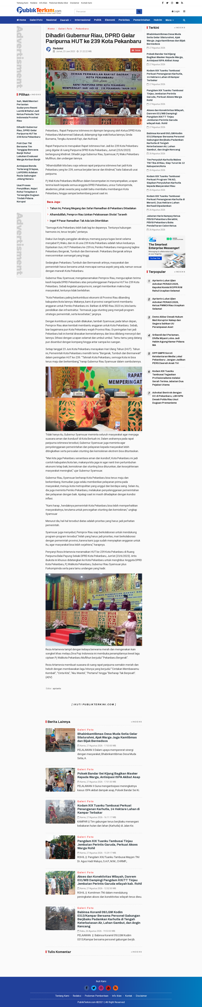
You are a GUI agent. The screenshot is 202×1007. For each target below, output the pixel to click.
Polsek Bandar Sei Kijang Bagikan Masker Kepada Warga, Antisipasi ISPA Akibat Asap (165, 57)
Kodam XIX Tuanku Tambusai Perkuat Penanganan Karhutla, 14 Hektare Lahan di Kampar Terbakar (108, 809)
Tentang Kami (22, 3)
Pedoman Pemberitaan (96, 995)
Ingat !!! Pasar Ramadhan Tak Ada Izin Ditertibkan (79, 220)
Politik (97, 20)
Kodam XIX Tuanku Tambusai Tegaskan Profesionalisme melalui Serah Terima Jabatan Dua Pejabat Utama (168, 378)
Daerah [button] (64, 20)
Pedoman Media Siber (58, 3)
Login (176, 11)
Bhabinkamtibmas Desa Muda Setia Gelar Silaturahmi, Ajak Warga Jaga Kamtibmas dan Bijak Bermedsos (107, 737)
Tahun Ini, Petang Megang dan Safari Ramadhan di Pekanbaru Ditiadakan (93, 208)
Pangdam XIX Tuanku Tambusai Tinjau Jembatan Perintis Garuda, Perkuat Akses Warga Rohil (107, 844)
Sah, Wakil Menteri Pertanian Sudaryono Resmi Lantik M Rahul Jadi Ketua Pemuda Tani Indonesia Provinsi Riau (28, 111)
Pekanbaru (82, 29)
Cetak (137, 50)
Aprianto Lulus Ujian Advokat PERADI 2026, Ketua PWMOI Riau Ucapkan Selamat (168, 303)
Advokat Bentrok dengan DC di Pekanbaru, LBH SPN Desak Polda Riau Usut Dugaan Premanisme (167, 397)
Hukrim (158, 20)
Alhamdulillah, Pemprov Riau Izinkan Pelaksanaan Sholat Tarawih (88, 214)
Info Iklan (43, 3)
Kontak (128, 995)
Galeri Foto (36, 20)
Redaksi (33, 3)
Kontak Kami (86, 3)
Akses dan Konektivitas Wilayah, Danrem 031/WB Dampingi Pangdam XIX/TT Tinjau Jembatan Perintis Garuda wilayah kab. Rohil (109, 880)
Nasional (51, 20)
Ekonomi (110, 20)
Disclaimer (74, 3)
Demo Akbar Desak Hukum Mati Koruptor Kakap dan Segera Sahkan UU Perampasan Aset (167, 322)
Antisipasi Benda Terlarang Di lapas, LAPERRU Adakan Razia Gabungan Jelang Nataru (28, 172)
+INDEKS (35, 95)
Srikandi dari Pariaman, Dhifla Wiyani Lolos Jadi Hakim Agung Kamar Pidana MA (168, 340)
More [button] (169, 20)
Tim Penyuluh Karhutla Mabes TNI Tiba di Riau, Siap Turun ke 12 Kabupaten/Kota (166, 162)
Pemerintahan (141, 20)
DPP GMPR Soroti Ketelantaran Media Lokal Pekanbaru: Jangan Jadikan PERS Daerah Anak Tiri (168, 358)
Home (22, 20)
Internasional (82, 20)
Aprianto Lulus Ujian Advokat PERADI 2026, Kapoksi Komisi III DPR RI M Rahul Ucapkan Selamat (167, 285)
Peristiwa (124, 20)
